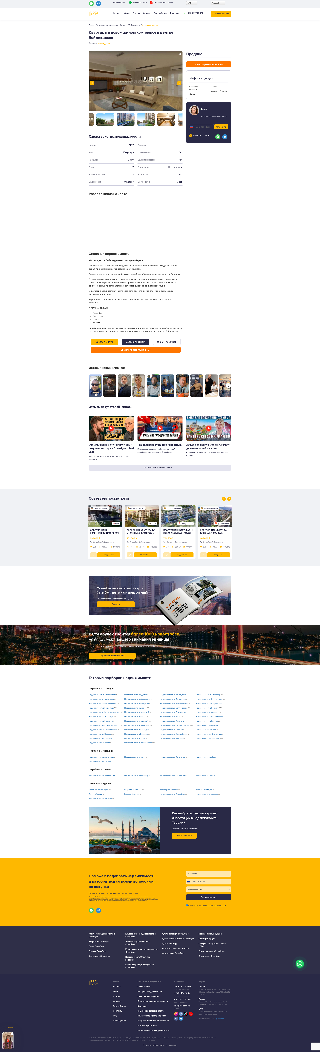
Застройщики (160, 13)
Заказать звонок (221, 14)
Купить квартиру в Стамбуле (175, 934)
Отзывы (146, 13)
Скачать (116, 604)
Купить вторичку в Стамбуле (175, 948)
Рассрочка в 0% (140, 2)
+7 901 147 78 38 (182, 993)
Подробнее (109, 555)
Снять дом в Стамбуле (209, 956)
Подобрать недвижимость (112, 655)
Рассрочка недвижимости (150, 991)
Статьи (136, 13)
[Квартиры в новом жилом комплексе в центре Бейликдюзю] (105, 119)
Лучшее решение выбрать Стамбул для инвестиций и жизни (208, 446)
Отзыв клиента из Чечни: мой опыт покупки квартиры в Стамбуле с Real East (111, 448)
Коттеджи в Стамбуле (99, 956)
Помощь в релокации (147, 1025)
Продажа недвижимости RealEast (153, 1020)
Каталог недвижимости (107, 25)
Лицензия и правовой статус (151, 1011)
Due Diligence (119, 1020)
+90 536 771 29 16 (194, 13)
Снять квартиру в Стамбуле (211, 951)
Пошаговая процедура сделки (152, 1016)
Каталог (117, 13)
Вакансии (142, 1006)
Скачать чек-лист (184, 835)
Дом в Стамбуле (96, 946)
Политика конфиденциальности (153, 1001)
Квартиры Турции (206, 939)
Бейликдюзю (134, 25)
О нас (127, 13)
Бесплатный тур (104, 342)
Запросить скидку (135, 342)
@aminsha (220, 1019)
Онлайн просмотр (167, 342)
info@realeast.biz (182, 1006)
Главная (92, 25)
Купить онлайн (119, 2)
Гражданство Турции (163, 2)
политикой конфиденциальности (212, 905)
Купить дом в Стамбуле (173, 953)
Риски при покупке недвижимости (154, 1030)
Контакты (175, 13)
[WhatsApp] (300, 964)
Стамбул (124, 25)
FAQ (115, 1016)
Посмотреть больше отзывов (158, 467)
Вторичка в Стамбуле (99, 941)
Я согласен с (207, 905)
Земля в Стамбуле (97, 951)
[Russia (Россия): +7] (192, 126)
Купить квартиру (169, 943)
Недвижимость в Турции (210, 934)
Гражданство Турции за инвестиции (160, 444)
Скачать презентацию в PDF (136, 349)
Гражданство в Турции (148, 996)
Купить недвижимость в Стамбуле (178, 939)
